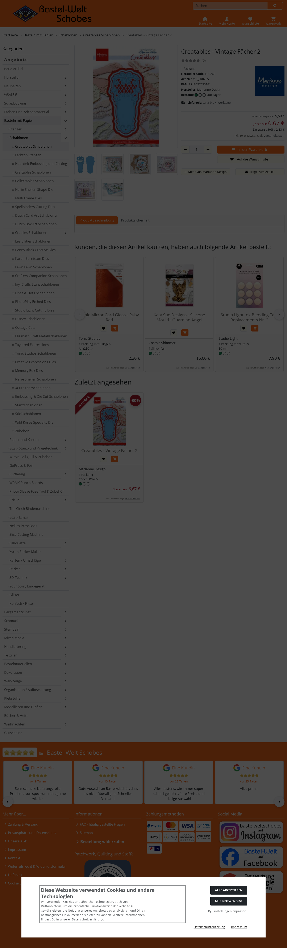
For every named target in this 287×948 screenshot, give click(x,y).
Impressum (239, 927)
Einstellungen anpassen (229, 911)
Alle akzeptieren (228, 890)
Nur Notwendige (228, 901)
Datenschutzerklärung (209, 927)
